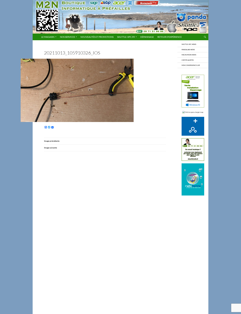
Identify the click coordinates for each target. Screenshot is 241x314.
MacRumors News (189, 55)
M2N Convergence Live (191, 65)
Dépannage (147, 36)
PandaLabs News (188, 49)
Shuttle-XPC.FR (126, 36)
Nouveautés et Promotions (97, 36)
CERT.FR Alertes (188, 60)
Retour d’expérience (169, 36)
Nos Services (67, 36)
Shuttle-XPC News (189, 44)
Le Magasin (47, 36)
